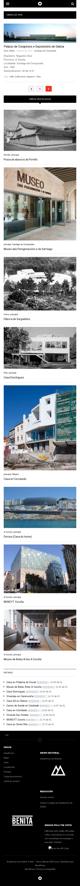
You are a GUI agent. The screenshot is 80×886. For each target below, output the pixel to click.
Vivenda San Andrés (18, 715)
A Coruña (8, 531)
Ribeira (15, 474)
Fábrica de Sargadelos (17, 319)
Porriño (7, 154)
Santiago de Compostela (45, 50)
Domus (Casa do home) (18, 536)
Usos (6, 762)
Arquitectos (9, 752)
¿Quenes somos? (12, 780)
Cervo (6, 314)
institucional (20, 76)
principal (15, 154)
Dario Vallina (9, 50)
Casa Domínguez (14, 377)
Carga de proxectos (13, 776)
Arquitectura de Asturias (51, 758)
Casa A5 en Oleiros (17, 701)
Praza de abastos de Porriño (21, 159)
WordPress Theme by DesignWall (40, 868)
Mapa (6, 757)
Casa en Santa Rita (17, 724)
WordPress (40, 865)
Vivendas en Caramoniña (20, 696)
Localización (9, 766)
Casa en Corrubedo (15, 478)
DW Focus (40, 3)
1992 (11, 76)
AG (40, 878)
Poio (6, 372)
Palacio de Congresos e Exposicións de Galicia (34, 46)
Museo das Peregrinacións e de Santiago (28, 249)
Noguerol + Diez (33, 76)
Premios (7, 771)
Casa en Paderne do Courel (21, 682)
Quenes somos (47, 797)
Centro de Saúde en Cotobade (23, 705)
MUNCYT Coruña (14, 601)
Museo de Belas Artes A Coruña (22, 659)
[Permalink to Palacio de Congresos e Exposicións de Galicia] (40, 33)
